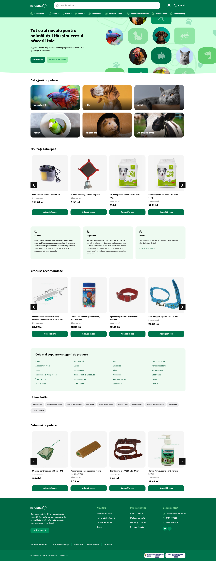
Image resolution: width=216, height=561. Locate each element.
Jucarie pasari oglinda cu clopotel (85, 195)
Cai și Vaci (117, 384)
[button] (182, 185)
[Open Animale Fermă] (123, 13)
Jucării (77, 366)
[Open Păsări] (85, 13)
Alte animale (80, 384)
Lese (38, 370)
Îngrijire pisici (41, 379)
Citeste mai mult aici (148, 249)
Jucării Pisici (41, 384)
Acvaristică (79, 361)
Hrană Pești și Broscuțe (84, 375)
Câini (38, 361)
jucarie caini (37, 405)
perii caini (90, 405)
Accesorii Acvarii (43, 366)
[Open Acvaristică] (45, 13)
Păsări (115, 370)
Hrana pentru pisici (106, 405)
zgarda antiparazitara (155, 405)
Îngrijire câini (157, 370)
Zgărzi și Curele (158, 361)
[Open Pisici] (71, 13)
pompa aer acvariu (74, 405)
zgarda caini (123, 405)
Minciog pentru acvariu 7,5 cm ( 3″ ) (47, 471)
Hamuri (155, 384)
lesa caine (172, 405)
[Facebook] (165, 529)
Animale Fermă (119, 379)
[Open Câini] (58, 13)
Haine (154, 379)
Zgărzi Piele (79, 370)
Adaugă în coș (49, 212)
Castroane (156, 375)
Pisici (115, 361)
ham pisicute (137, 405)
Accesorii (117, 375)
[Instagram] (170, 529)
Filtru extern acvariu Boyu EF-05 (46, 195)
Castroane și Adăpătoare (46, 375)
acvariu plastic (38, 411)
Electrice (117, 366)
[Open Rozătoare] (102, 13)
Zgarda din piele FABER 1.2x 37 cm (124, 471)
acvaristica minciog (54, 405)
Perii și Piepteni (159, 366)
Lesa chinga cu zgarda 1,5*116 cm (163, 317)
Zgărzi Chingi (80, 379)
